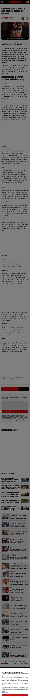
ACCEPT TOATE (15, 694)
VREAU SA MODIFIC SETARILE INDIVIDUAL (15, 696)
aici (11, 681)
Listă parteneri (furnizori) (5, 692)
